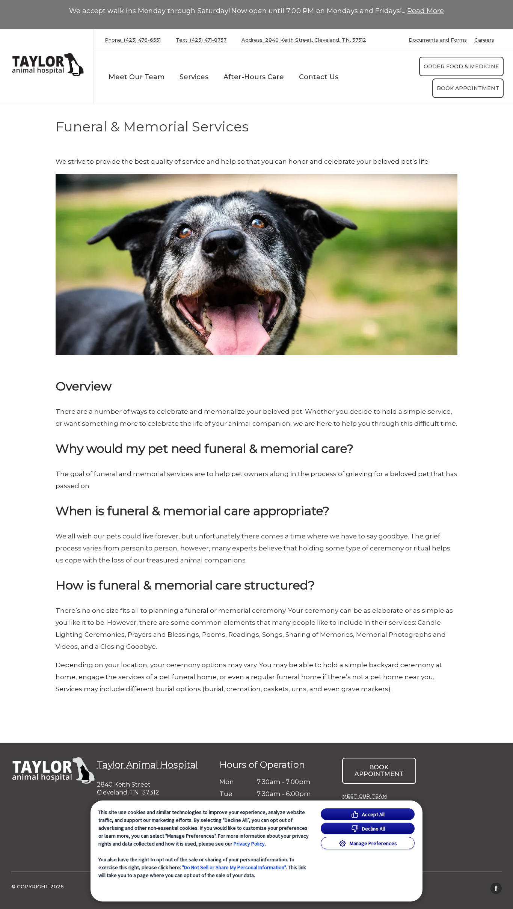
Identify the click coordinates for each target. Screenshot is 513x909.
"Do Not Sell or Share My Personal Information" (234, 867)
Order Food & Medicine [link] (461, 66)
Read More (425, 11)
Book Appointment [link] (468, 88)
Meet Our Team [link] (136, 77)
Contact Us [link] (318, 77)
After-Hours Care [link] (253, 77)
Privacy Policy (249, 843)
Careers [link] (484, 40)
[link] (48, 65)
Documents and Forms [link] (438, 40)
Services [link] (194, 77)
